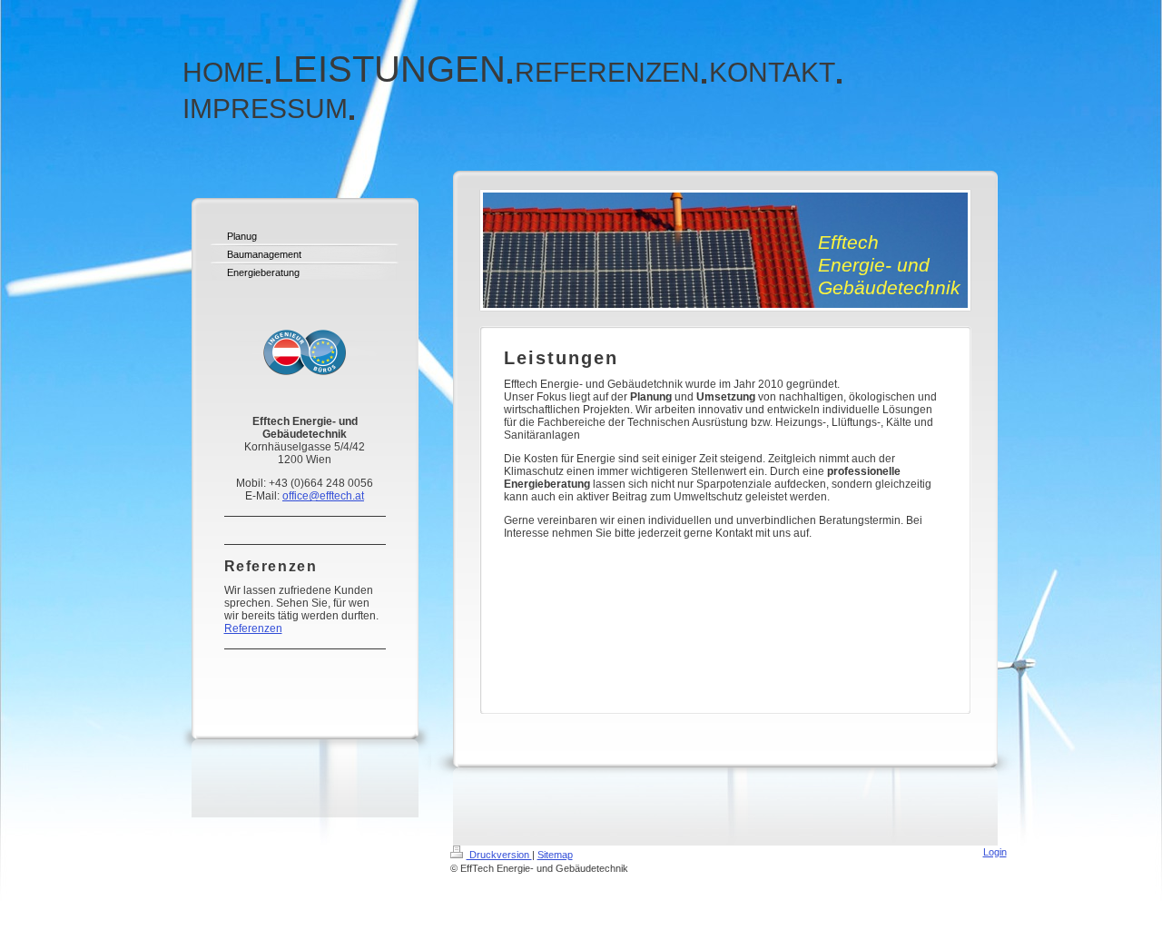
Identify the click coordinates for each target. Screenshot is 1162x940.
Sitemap (555, 854)
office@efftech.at (323, 496)
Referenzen (253, 628)
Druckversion (499, 854)
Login (995, 851)
